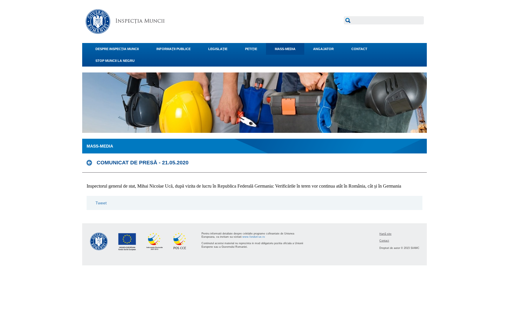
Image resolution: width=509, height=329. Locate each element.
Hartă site (385, 233)
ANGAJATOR (323, 49)
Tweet (101, 203)
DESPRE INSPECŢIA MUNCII (117, 49)
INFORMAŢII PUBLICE (173, 49)
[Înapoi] (91, 162)
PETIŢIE (251, 49)
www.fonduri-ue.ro (253, 236)
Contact (384, 240)
